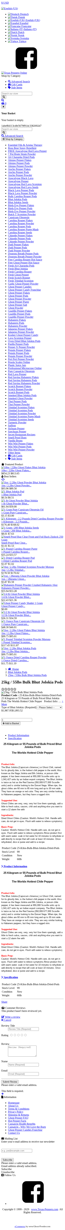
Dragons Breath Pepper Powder (25, 256)
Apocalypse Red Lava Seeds (23, 187)
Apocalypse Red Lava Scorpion (25, 184)
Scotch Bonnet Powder (20, 389)
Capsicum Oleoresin (18, 217)
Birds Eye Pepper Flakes (21, 205)
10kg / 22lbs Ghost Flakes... (16, 470)
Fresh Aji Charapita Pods (21, 265)
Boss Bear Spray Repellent (22, 148)
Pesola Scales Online (19, 362)
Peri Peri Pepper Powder (21, 359)
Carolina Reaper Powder (21, 223)
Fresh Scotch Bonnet (19, 277)
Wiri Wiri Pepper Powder (21, 449)
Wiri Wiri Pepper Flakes (20, 443)
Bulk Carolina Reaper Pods (22, 196)
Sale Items (16, 87)
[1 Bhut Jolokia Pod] (12, 491)
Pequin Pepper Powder (20, 356)
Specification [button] (10, 977)
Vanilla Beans (15, 440)
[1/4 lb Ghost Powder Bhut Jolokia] (20, 594)
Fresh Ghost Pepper (18, 274)
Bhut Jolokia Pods (17, 199)
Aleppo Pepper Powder (20, 166)
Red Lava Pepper (17, 374)
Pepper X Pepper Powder (21, 347)
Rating (4, 1035)
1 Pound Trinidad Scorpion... (16, 642)
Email (4, 1070)
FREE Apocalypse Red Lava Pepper (27, 151)
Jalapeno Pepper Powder (21, 332)
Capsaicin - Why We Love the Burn (27, 1126)
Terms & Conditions (18, 1108)
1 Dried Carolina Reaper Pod (16, 560)
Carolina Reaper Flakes (20, 220)
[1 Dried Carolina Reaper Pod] (18, 557)
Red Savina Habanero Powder (24, 383)
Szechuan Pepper (17, 431)
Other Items (14, 452)
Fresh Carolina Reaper (20, 271)
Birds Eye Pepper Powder (21, 211)
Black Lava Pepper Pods (21, 190)
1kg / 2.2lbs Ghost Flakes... (15, 633)
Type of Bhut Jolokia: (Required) (18, 707)
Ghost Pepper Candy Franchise (24, 289)
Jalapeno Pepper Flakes (20, 329)
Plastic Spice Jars (17, 365)
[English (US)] (9, 8)
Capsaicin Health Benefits (21, 1123)
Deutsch (24, 14)
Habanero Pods (16, 323)
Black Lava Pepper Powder (22, 193)
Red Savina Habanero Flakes (23, 377)
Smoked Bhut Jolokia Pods (22, 395)
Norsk (20, 35)
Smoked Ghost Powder (20, 398)
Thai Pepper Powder (19, 404)
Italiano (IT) (30, 29)
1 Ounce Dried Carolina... (15, 660)
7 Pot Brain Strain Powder (22, 154)
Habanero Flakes (17, 320)
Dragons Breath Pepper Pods (23, 253)
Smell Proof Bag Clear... (14, 542)
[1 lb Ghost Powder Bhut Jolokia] (19, 500)
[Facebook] (26, 69)
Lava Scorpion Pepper (20, 338)
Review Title (8, 1025)
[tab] (32, 866)
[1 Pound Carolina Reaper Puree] (19, 548)
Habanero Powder (17, 326)
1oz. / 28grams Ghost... (13, 579)
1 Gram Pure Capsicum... (14, 512)
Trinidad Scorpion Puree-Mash (24, 416)
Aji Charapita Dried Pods (21, 157)
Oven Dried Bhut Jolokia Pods (24, 341)
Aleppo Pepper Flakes (19, 160)
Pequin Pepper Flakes (19, 350)
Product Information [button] (15, 866)
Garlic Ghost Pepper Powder (23, 283)
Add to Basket (12, 723)
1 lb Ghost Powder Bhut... (15, 503)
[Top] (2, 1094)
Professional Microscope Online (25, 368)
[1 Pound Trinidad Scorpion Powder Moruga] (25, 639)
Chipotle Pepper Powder (21, 241)
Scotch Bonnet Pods (18, 392)
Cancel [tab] (7, 1020)
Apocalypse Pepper (18, 181)
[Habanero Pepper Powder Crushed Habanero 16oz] (29, 585)
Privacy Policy (15, 1111)
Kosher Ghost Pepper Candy (23, 335)
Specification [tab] (15, 738)
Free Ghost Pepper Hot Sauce (23, 262)
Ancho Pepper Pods (18, 172)
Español (23, 23)
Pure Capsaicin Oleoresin (21, 371)
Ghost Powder (15, 307)
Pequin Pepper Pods (18, 353)
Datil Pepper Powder (19, 250)
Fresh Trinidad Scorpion (21, 280)
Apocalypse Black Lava (20, 178)
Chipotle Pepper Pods (19, 238)
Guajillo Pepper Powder (20, 317)
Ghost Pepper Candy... (13, 606)
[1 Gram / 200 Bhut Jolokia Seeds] (20, 527)
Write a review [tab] (12, 1017)
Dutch (20, 32)
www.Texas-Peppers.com (44, 1209)
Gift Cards (16, 84)
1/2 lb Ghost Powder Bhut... (16, 615)
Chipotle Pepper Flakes (20, 235)
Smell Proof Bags (17, 437)
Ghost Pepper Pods (18, 295)
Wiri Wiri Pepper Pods (20, 446)
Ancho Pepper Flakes (19, 169)
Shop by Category (14, 139)
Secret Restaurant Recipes (21, 434)
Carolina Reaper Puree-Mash (23, 229)
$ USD (5, 2)
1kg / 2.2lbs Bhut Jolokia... (15, 651)
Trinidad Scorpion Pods (20, 410)
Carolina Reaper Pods (19, 226)
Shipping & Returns (18, 1114)
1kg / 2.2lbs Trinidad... (13, 570)
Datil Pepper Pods (17, 247)
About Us (13, 1105)
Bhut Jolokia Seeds (18, 202)
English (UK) (32, 20)
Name (4, 1061)
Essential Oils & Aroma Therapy (25, 145)
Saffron (12, 425)
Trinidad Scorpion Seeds (21, 419)
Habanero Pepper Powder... (15, 588)
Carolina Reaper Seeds (20, 232)
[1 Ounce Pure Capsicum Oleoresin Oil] (22, 621)
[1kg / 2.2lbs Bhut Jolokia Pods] (18, 648)
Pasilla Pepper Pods (18, 344)
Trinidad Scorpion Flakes (21, 407)
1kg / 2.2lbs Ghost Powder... (16, 485)
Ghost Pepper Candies (20, 286)
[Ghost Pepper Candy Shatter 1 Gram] (22, 603)
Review (5, 1044)
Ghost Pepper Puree (18, 301)
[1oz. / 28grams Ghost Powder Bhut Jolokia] (25, 576)
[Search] (3, 97)
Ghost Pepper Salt (17, 304)
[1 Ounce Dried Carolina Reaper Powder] (23, 657)
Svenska (24, 38)
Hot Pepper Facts (17, 1120)
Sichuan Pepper (16, 428)
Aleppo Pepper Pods (19, 163)
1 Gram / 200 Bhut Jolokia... (16, 530)
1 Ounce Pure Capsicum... (15, 624)
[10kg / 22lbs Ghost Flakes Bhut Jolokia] (23, 467)
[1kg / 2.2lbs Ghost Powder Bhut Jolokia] (23, 482)
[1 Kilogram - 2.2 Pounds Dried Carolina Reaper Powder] (32, 518)
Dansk (21, 17)
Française (26, 26)
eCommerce (20, 1226)
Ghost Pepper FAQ (18, 1117)
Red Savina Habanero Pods (22, 380)
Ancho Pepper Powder (20, 175)
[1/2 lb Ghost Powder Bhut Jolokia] (20, 612)
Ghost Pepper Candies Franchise (25, 1129)
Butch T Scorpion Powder (22, 214)
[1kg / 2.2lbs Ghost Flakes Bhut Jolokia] (23, 630)
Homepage (14, 1102)
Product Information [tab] (18, 735)
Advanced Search (20, 81)
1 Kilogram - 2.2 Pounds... (15, 521)
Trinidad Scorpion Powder (22, 413)
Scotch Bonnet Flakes (19, 386)
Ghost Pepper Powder (19, 298)
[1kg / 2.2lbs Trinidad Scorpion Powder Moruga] (27, 566)
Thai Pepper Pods (17, 401)
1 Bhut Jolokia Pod (11, 494)
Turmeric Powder (17, 422)
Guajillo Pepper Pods (19, 313)
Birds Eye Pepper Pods (20, 208)
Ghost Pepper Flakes (19, 292)
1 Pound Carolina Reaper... (15, 551)
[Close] (3, 106)
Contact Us (14, 1132)
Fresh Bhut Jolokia (18, 268)
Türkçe (22, 41)
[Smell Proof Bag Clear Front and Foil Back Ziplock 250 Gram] (32, 539)
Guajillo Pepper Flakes (20, 310)
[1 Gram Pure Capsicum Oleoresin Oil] (22, 509)
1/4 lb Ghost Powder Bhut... (16, 597)
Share (4, 1001)
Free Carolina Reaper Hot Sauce (25, 259)
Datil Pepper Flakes (18, 244)
